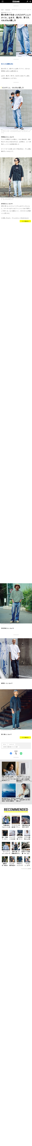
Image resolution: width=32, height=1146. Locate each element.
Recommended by (24, 868)
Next (31, 781)
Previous (1, 781)
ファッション (7, 9)
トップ (2, 9)
